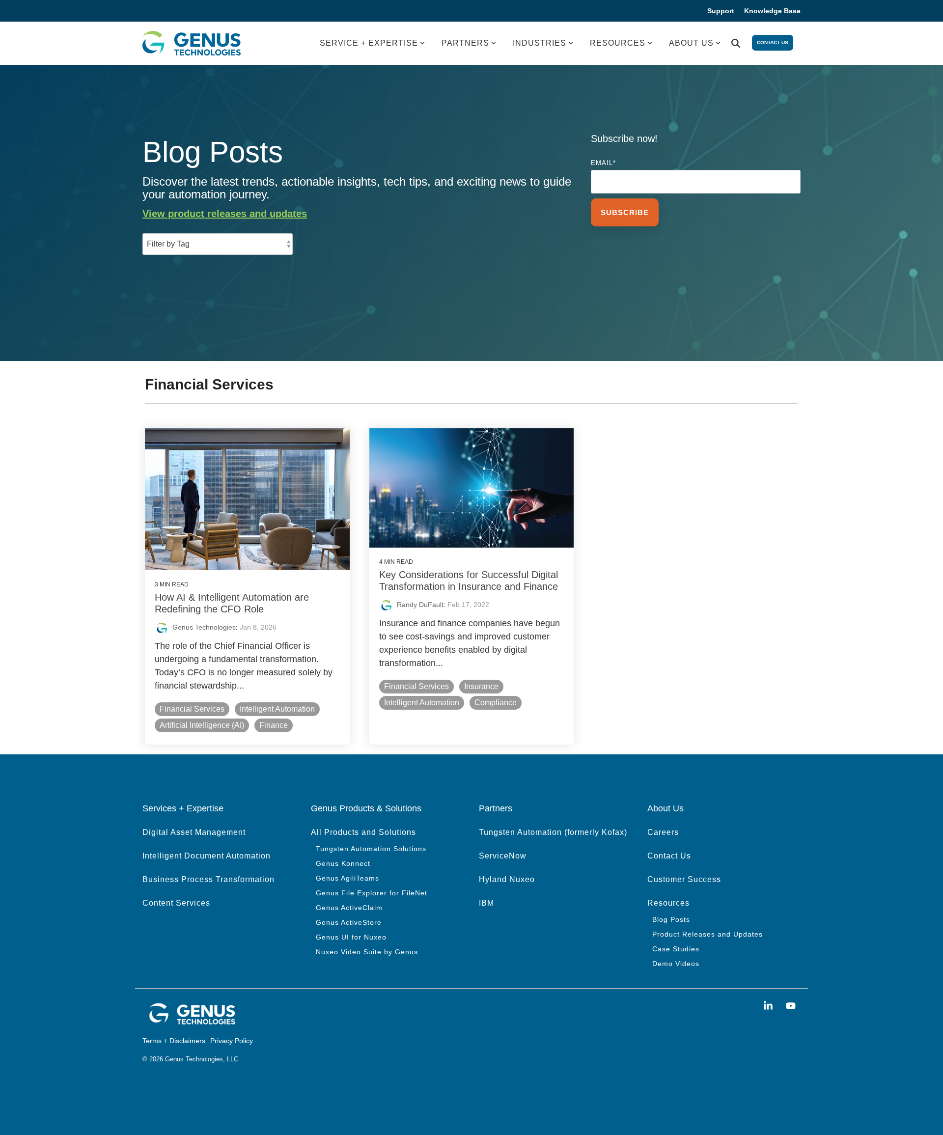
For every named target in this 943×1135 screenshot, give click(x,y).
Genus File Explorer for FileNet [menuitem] (371, 893)
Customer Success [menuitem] (684, 879)
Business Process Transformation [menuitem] (208, 879)
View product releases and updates (224, 213)
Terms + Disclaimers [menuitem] (173, 1041)
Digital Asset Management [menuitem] (194, 832)
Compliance (495, 702)
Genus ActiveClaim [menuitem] (349, 908)
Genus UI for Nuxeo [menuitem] (351, 937)
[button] (769, 1006)
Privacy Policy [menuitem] (231, 1041)
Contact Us (772, 42)
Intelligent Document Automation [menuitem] (206, 856)
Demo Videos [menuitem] (675, 964)
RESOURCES (617, 43)
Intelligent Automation (277, 709)
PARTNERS (465, 43)
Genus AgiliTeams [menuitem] (347, 878)
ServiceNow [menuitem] (503, 856)
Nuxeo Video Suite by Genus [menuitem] (367, 952)
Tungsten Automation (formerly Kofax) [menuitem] (553, 832)
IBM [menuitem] (486, 903)
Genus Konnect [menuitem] (343, 863)
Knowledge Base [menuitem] (772, 11)
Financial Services (192, 709)
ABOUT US (691, 43)
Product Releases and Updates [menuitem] (707, 934)
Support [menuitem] (720, 11)
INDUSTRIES (539, 43)
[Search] (735, 43)
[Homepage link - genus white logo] (191, 1022)
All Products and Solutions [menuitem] (363, 832)
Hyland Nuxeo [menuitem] (507, 879)
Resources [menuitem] (668, 903)
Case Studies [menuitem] (675, 949)
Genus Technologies (204, 627)
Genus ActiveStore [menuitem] (349, 922)
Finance (273, 725)
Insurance (481, 686)
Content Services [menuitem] (176, 903)
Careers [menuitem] (663, 832)
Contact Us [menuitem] (669, 856)
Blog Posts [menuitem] (671, 919)
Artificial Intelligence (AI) (202, 725)
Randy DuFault (420, 605)
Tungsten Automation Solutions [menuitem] (371, 849)
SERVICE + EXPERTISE (369, 43)
